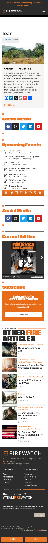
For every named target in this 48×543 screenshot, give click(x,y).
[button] (44, 11)
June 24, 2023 (24, 441)
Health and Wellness (25, 362)
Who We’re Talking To (36, 377)
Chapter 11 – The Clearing (17, 69)
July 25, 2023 (24, 386)
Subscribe (13, 287)
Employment (22, 394)
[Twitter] (23, 126)
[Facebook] (8, 126)
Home (10, 40)
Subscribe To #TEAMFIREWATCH (23, 297)
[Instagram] (15, 126)
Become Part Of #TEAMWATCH (17, 496)
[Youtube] (38, 126)
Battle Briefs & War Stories (27, 345)
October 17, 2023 (25, 354)
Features (40, 345)
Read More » (9, 105)
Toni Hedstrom (38, 362)
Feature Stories (23, 360)
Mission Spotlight (24, 429)
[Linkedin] (30, 126)
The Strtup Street (40, 530)
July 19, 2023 (24, 400)
